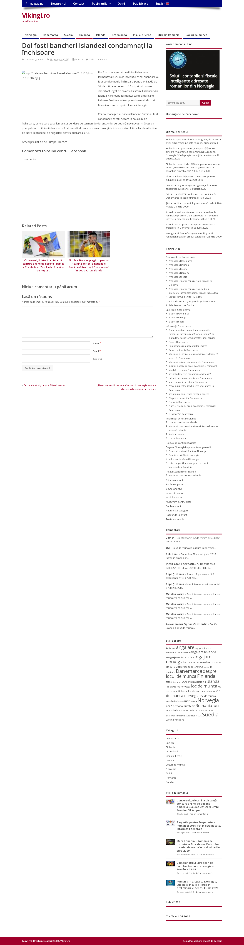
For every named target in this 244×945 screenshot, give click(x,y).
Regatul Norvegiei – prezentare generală (188, 447)
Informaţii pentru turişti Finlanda (185, 475)
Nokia (194, 701)
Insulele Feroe (142, 35)
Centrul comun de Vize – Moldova (186, 296)
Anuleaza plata (174, 484)
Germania (178, 682)
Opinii (122, 4)
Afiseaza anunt (174, 480)
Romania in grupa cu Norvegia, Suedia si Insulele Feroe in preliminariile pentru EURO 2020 (197, 885)
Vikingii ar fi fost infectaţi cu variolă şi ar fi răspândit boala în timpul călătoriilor (189, 235)
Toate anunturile (175, 519)
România (171, 777)
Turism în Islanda (177, 438)
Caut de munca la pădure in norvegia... (194, 547)
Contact (78, 4)
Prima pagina (35, 4)
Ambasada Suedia (178, 276)
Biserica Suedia (176, 321)
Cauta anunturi (174, 488)
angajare (185, 647)
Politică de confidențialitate (181, 442)
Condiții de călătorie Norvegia (184, 455)
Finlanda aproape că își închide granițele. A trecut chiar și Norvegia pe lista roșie (193, 141)
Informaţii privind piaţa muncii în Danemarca (191, 362)
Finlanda (84, 35)
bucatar (216, 662)
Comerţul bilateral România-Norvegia (187, 451)
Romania (204, 705)
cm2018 (170, 666)
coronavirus (197, 666)
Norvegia (31, 35)
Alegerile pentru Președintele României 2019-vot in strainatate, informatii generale (199, 825)
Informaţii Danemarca (178, 326)
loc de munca (204, 686)
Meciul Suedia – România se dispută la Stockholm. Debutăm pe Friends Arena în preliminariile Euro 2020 (198, 845)
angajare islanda (179, 657)
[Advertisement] (154, 18)
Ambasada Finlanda (179, 264)
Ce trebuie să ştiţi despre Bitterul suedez (44, 385)
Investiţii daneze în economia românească (190, 374)
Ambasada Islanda (178, 269)
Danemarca (50, 35)
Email (97, 351)
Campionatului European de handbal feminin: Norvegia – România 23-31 (195, 866)
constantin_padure (34, 59)
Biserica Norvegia (177, 317)
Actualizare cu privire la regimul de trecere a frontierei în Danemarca (190, 226)
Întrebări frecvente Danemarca (184, 370)
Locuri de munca (196, 35)
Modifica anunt (174, 497)
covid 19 (208, 667)
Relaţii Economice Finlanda (181, 471)
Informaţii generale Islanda (181, 418)
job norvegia (184, 686)
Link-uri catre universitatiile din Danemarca (190, 378)
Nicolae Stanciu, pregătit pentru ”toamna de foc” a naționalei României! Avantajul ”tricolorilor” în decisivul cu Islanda (89, 265)
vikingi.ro (179, 719)
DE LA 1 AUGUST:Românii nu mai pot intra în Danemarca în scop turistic (191, 196)
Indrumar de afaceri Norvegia (184, 459)
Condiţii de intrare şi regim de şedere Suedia (191, 301)
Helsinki (201, 681)
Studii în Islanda (176, 434)
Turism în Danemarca (179, 402)
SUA (199, 715)
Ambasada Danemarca (180, 260)
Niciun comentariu (98, 59)
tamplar (170, 719)
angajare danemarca (178, 652)
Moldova (179, 701)
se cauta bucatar (175, 710)
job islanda (171, 686)
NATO (187, 701)
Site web (97, 359)
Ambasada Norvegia (179, 272)
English (160, 4)
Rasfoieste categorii (177, 510)
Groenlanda (119, 35)
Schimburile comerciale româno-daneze (189, 394)
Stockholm (191, 715)
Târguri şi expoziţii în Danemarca (185, 398)
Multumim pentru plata (178, 501)
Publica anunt (173, 506)
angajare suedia (197, 662)
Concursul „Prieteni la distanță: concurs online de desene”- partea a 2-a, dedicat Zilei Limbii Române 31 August (43, 265)
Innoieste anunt (174, 493)
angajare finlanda (203, 652)
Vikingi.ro (36, 15)
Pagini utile (100, 4)
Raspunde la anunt (176, 514)
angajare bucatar (203, 648)
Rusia (216, 706)
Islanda (100, 35)
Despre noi (58, 4)
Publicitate (140, 4)
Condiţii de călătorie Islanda (183, 422)
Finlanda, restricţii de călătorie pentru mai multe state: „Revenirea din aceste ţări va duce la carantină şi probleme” (193, 167)
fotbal (169, 681)
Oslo (169, 706)
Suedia (68, 35)
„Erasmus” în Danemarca (181, 414)
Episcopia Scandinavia (178, 309)
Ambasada (171, 648)
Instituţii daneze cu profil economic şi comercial (193, 366)
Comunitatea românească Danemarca (188, 346)
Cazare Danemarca (178, 342)
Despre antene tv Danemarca (183, 350)
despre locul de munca (191, 673)
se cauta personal (195, 710)
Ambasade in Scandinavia (180, 257)
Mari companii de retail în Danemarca (188, 382)
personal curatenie (184, 706)
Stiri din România (169, 35)
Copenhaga (183, 666)
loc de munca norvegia (193, 693)
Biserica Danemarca (179, 313)
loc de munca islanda (201, 691)
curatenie (170, 672)
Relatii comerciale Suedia (181, 305)
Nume (97, 343)
